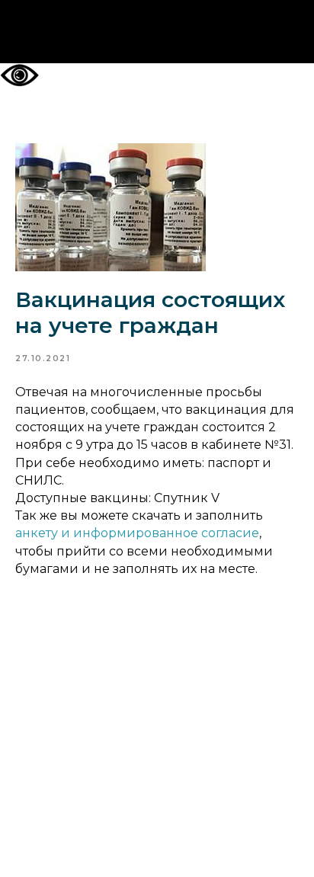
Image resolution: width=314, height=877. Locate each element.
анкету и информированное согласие (137, 533)
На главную (157, 32)
